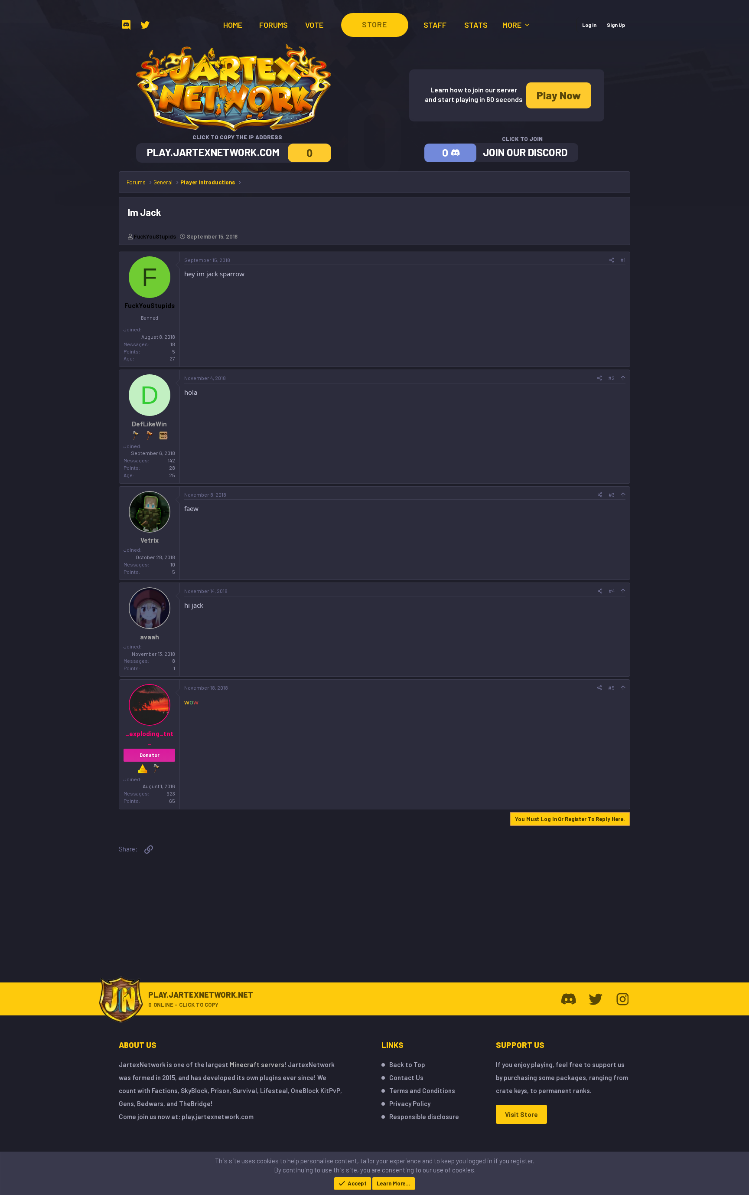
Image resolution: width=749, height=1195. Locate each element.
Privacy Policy (409, 1103)
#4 (612, 591)
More (512, 24)
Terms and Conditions (422, 1090)
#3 (612, 494)
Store (374, 24)
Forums (273, 24)
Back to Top (407, 1064)
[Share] (611, 260)
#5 (611, 687)
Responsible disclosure (424, 1116)
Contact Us (406, 1077)
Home (232, 24)
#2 (611, 378)
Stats (476, 24)
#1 (622, 260)
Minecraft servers (257, 1064)
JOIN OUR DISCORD (525, 152)
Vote (314, 24)
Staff (434, 24)
